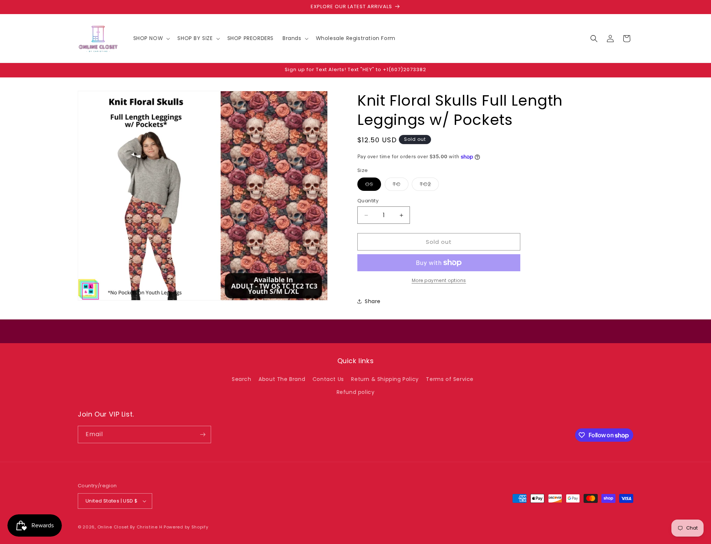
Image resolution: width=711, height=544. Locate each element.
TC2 (429, 185)
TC (400, 185)
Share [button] (373, 301)
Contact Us (328, 379)
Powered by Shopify (186, 527)
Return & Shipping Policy (384, 379)
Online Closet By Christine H (130, 527)
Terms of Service (450, 379)
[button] (151, 38)
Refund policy (356, 392)
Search (241, 379)
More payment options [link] (439, 280)
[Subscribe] (202, 434)
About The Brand (281, 379)
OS (373, 185)
